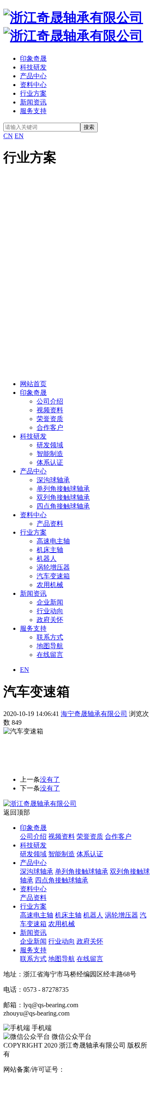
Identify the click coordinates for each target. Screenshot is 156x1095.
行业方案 (33, 93)
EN (19, 135)
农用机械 (50, 584)
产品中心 (33, 75)
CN (8, 135)
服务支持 (33, 110)
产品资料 (50, 523)
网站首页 (33, 383)
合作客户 (50, 427)
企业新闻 (50, 602)
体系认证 (50, 462)
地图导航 (50, 645)
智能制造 (50, 453)
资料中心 (33, 84)
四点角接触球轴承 (63, 506)
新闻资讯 (33, 102)
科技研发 (33, 67)
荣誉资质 (50, 418)
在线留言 (50, 654)
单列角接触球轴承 (63, 488)
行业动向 (50, 610)
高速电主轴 (53, 541)
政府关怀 (50, 619)
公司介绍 (50, 401)
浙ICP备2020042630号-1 (99, 1069)
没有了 (50, 779)
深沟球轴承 (53, 479)
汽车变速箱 (53, 576)
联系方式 (50, 637)
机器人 (47, 558)
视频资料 (50, 410)
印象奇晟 (33, 58)
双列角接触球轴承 (63, 497)
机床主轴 (50, 549)
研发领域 (50, 444)
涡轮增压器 (53, 567)
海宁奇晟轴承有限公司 (94, 713)
